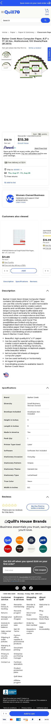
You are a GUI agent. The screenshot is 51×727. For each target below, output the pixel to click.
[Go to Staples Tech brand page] (20, 549)
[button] (50, 2)
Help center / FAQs (6, 632)
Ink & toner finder (31, 614)
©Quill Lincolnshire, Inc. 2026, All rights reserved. (19, 700)
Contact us (5, 662)
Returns (4, 613)
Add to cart (29, 714)
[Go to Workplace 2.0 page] (43, 549)
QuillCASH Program (18, 618)
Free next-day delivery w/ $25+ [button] (15, 265)
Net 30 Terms (17, 630)
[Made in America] (7, 375)
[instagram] (17, 588)
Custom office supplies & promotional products (19, 639)
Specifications (22, 281)
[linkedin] (24, 588)
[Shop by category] (2, 12)
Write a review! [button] (35, 48)
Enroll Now (23, 143)
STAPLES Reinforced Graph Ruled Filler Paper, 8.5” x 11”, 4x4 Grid (18, 252)
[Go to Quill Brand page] (8, 540)
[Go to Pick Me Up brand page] (31, 540)
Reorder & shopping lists (30, 607)
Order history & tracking (4, 607)
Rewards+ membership (19, 606)
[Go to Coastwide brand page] (20, 540)
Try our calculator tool (31, 153)
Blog (41, 611)
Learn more (21, 202)
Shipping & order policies (5, 639)
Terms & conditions (10, 708)
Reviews (33, 281)
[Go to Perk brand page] (43, 540)
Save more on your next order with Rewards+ (29, 3)
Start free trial (41, 148)
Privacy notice (26, 708)
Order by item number (31, 624)
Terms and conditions (23, 577)
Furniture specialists (18, 663)
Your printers (31, 619)
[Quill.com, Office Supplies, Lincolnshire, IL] (10, 692)
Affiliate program (17, 681)
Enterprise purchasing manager (18, 656)
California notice (42, 708)
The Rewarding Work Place (44, 617)
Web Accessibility (44, 628)
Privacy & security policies (5, 656)
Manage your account (6, 618)
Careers (42, 623)
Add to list (11, 183)
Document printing (18, 649)
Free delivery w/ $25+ (17, 162)
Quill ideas (18, 676)
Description (8, 281)
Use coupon (40, 570)
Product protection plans (18, 670)
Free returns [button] (12, 176)
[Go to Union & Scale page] (31, 549)
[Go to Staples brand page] (8, 549)
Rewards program (17, 612)
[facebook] (31, 588)
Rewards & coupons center (31, 631)
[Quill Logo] (12, 12)
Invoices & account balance (5, 625)
